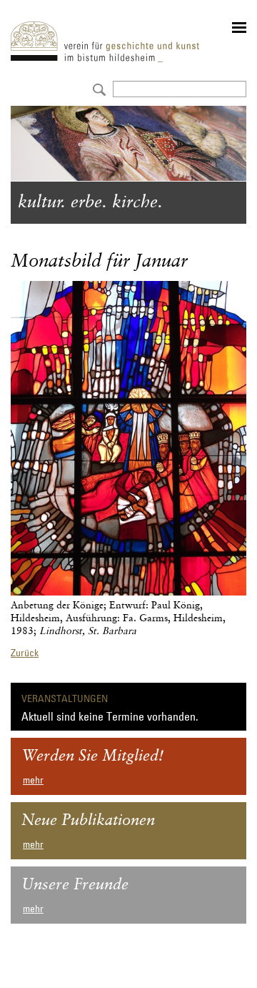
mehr (33, 780)
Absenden (97, 88)
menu (239, 27)
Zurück (25, 652)
